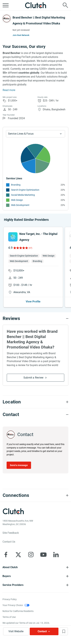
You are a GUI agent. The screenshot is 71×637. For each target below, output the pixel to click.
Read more (9, 90)
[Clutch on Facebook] (5, 554)
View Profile (33, 301)
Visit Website (15, 631)
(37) (30, 248)
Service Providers (12, 585)
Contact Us (8, 541)
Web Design (17, 200)
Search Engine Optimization (25, 190)
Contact (42, 631)
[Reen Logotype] (13, 237)
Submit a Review (33, 377)
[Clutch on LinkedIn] (56, 554)
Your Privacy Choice (12, 605)
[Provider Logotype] (7, 18)
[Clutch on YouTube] (43, 554)
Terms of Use (9, 617)
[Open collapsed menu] (6, 5)
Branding (15, 184)
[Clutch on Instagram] (31, 554)
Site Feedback (10, 532)
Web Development (20, 205)
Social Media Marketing (23, 195)
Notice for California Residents (18, 611)
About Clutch (10, 567)
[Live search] (65, 5)
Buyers (6, 576)
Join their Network (21, 35)
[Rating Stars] (20, 248)
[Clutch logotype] (35, 5)
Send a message (19, 465)
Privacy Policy (9, 599)
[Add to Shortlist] (64, 631)
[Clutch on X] (18, 554)
